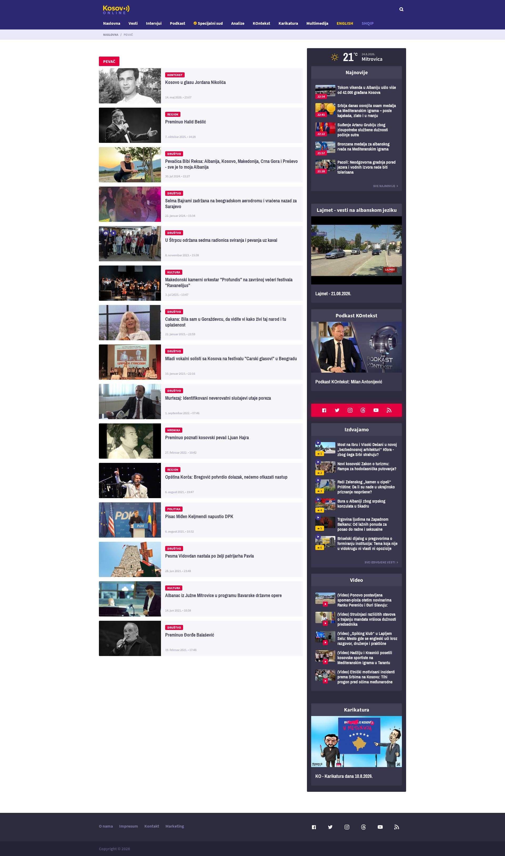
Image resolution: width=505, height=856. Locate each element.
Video (356, 580)
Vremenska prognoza (356, 57)
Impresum (128, 826)
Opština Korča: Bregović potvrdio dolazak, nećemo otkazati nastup (201, 480)
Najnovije (357, 72)
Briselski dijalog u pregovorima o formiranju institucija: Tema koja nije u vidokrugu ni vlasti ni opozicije (356, 543)
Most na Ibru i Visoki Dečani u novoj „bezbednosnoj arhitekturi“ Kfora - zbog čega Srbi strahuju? (356, 449)
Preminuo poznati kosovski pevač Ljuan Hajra (201, 441)
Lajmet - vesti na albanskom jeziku (357, 210)
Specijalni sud (210, 23)
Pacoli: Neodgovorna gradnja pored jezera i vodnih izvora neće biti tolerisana (356, 167)
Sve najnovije (384, 186)
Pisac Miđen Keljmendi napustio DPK (201, 520)
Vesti (133, 23)
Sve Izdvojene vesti (380, 562)
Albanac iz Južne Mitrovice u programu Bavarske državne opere (201, 599)
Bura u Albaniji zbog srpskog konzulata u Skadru (356, 506)
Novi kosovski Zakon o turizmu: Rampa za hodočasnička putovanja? (356, 468)
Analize (237, 23)
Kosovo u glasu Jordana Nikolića (201, 85)
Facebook (324, 410)
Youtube (376, 410)
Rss (389, 410)
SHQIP (368, 23)
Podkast (177, 23)
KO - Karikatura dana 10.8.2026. (356, 750)
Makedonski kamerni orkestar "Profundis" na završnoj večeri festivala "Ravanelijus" (201, 283)
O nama (106, 826)
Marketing (174, 826)
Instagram (350, 410)
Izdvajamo (357, 429)
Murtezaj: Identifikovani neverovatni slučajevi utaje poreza (201, 401)
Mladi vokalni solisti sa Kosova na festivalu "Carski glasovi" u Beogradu (201, 362)
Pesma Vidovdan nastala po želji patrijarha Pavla (201, 559)
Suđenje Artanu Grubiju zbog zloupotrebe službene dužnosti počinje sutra (356, 129)
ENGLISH (345, 23)
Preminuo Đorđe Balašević (201, 638)
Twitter (337, 410)
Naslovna (111, 23)
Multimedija (317, 23)
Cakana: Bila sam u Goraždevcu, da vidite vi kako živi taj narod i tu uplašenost (201, 322)
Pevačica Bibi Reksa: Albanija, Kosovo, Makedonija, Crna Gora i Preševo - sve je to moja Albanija (201, 164)
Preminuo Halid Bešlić (201, 125)
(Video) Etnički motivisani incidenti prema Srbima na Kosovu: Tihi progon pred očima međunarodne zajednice (356, 676)
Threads (362, 410)
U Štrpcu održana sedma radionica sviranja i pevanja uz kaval (201, 243)
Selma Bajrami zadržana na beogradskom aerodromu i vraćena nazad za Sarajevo (201, 204)
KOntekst (261, 23)
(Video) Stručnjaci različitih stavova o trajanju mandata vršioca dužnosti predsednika (356, 619)
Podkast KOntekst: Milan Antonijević (356, 356)
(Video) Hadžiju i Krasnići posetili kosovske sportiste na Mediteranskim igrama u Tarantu (356, 657)
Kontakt (151, 826)
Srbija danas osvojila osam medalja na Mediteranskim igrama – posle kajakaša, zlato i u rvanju (356, 110)
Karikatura (288, 23)
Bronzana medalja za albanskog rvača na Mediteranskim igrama (356, 149)
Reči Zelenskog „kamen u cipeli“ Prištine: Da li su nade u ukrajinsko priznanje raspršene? (356, 486)
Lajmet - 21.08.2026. (356, 259)
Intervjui (153, 23)
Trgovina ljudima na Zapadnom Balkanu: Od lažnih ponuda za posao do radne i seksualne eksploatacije (356, 524)
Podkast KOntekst (356, 315)
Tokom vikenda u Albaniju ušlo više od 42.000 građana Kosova (356, 92)
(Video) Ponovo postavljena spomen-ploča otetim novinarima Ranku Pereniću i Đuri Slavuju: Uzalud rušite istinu (356, 600)
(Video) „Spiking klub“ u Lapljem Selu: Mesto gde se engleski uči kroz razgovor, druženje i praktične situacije (356, 638)
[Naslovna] (116, 9)
